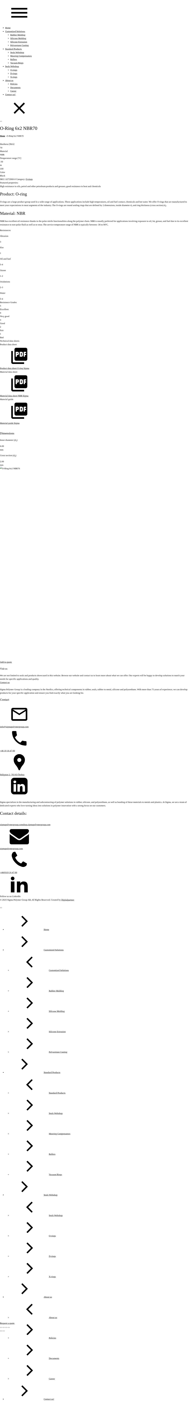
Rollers (13, 59)
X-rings (13, 77)
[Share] (6, 1327)
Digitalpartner (67, 900)
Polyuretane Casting (19, 45)
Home (8, 28)
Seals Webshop (17, 52)
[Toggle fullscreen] (4, 1327)
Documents (15, 87)
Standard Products (13, 49)
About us (9, 80)
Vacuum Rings (16, 63)
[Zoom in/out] (1, 1327)
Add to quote (6, 662)
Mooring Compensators (21, 56)
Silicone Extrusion (18, 42)
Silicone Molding (18, 38)
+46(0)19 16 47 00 (8, 872)
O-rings (13, 70)
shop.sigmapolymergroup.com (36, 824)
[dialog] (94, 1110)
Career (13, 91)
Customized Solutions (15, 31)
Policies (13, 84)
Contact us (5, 682)
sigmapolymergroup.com (11, 824)
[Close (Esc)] (9, 1327)
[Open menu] (1, 121)
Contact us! (10, 94)
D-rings (13, 73)
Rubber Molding (17, 35)
